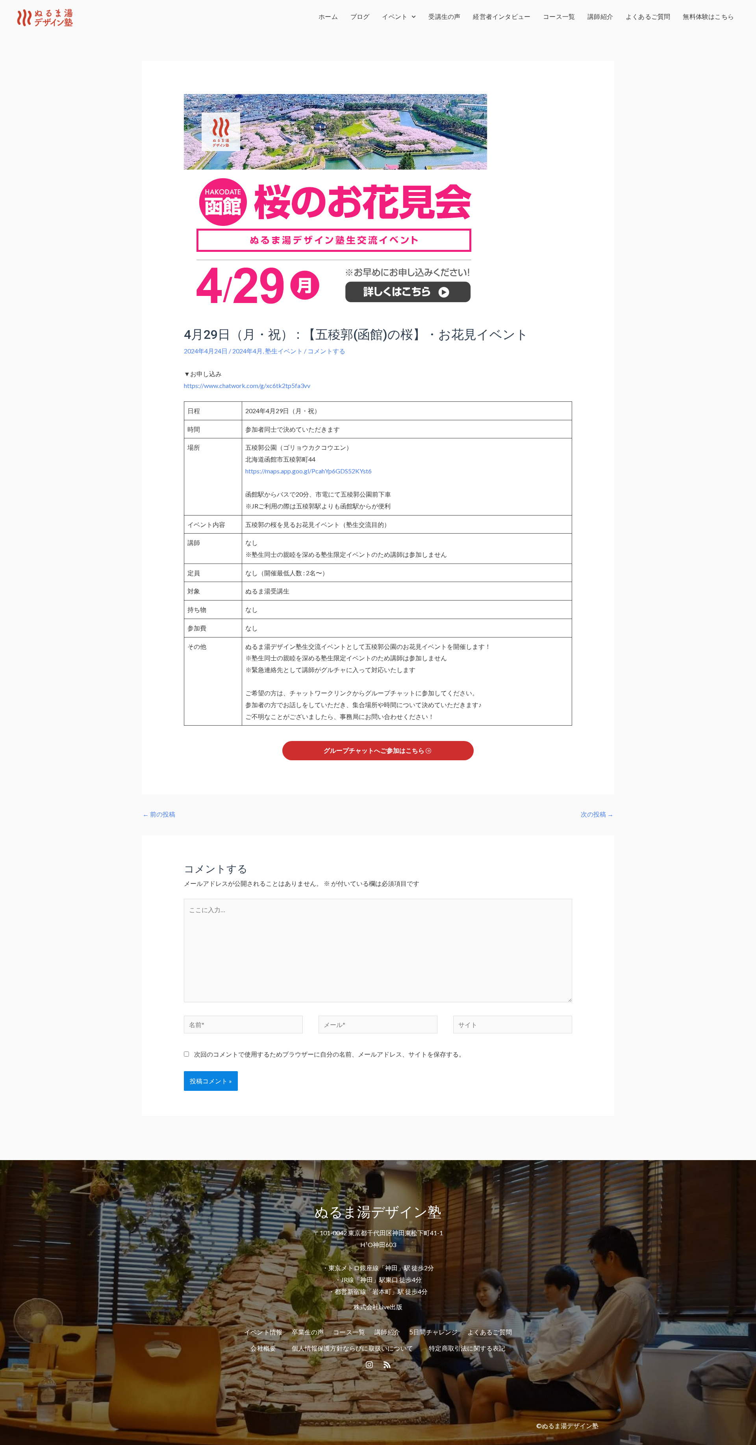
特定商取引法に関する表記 (467, 1348)
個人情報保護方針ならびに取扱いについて (352, 1348)
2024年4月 (247, 351)
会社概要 (263, 1348)
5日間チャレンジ (434, 1332)
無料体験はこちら (708, 16)
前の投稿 (159, 814)
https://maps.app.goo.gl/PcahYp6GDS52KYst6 (308, 471)
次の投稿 (597, 814)
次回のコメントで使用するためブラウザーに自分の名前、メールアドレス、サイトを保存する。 (329, 1054)
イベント (395, 16)
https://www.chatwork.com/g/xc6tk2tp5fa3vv (247, 385)
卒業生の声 (308, 1332)
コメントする (326, 351)
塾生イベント (284, 351)
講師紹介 (600, 16)
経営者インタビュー (501, 16)
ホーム (328, 16)
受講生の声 (444, 16)
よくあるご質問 (648, 16)
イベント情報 (263, 1332)
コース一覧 (559, 16)
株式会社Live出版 (378, 1306)
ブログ (360, 16)
